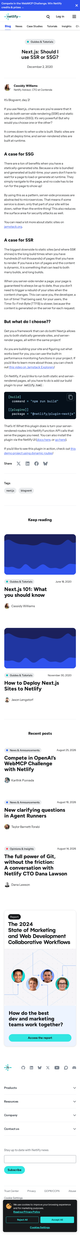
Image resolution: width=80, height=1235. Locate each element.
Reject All (22, 1219)
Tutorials (52, 26)
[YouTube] (57, 1068)
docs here (43, 439)
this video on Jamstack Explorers (31, 367)
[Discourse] (66, 1068)
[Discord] (74, 1068)
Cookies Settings (40, 1227)
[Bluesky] (39, 1068)
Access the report (40, 1038)
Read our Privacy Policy (26, 1211)
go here (60, 439)
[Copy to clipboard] (70, 397)
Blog (8, 26)
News (18, 26)
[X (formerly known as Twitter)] (48, 1068)
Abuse (72, 1191)
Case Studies (35, 26)
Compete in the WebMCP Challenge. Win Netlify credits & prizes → (31, 5)
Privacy (31, 1191)
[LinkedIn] (31, 1068)
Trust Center (11, 1191)
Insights (66, 26)
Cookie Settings (13, 1198)
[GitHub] (23, 1068)
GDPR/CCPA (52, 1191)
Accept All (57, 1219)
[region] (40, 405)
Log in (60, 16)
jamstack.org (13, 226)
